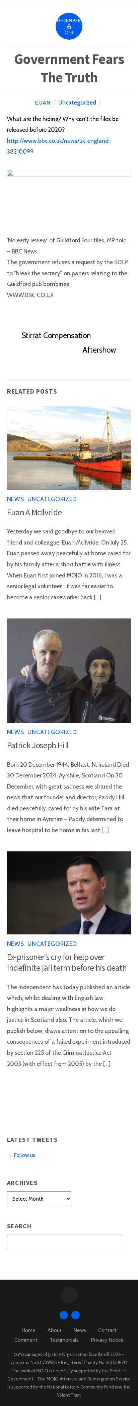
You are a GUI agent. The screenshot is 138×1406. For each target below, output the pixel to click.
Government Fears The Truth (69, 68)
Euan (42, 102)
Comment (26, 1340)
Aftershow (99, 350)
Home (28, 1330)
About (55, 1330)
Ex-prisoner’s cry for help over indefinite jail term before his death (67, 962)
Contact (107, 1330)
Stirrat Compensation (56, 335)
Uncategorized (77, 102)
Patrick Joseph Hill (38, 745)
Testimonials (64, 1340)
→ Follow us (21, 1155)
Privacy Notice (107, 1340)
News (15, 499)
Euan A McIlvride (34, 512)
